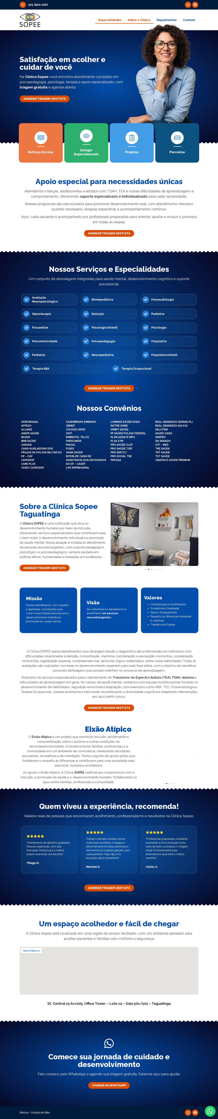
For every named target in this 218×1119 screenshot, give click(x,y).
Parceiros (177, 152)
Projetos (132, 152)
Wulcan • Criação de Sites (35, 1112)
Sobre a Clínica (139, 20)
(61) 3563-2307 (38, 4)
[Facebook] (195, 5)
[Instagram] (188, 5)
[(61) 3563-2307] (23, 5)
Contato (189, 20)
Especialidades (109, 20)
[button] (114, 535)
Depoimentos (167, 20)
